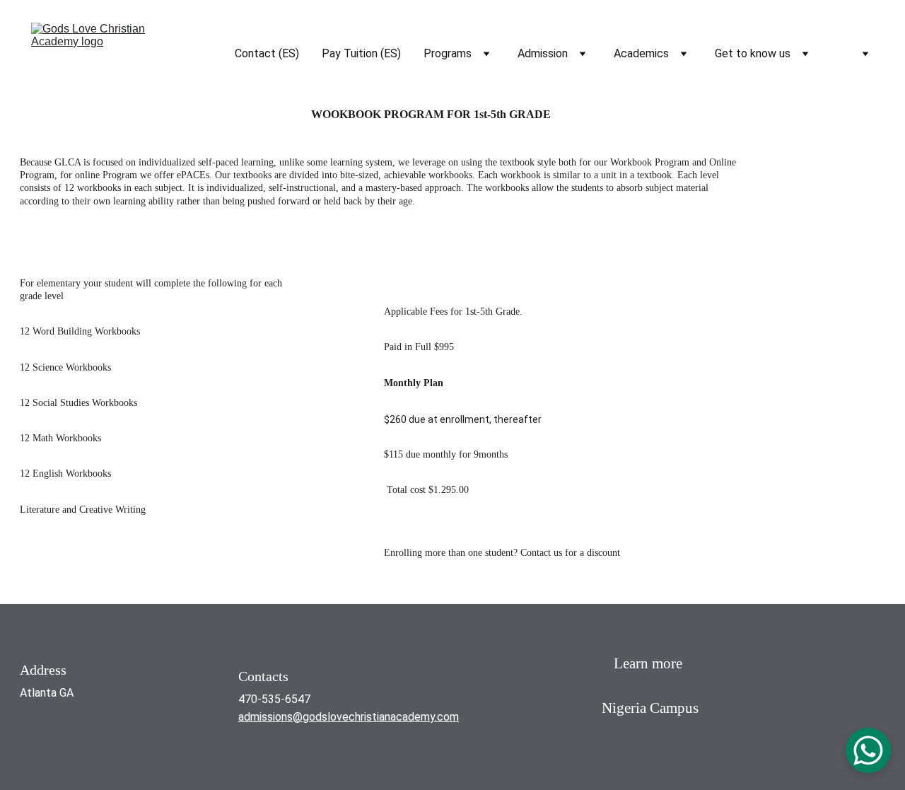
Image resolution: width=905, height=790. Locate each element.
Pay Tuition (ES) (361, 53)
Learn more (648, 663)
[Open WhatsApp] (868, 750)
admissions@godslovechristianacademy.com (348, 717)
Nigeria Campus (650, 707)
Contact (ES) (267, 53)
